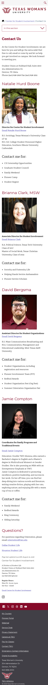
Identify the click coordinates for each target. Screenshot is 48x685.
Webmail (5, 623)
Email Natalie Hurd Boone (14, 130)
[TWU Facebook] (3, 606)
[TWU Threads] (17, 606)
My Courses (6, 614)
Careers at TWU (8, 637)
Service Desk (7, 628)
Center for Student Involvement (20, 21)
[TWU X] (8, 606)
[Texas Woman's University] (24, 10)
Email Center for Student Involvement (16, 590)
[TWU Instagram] (12, 606)
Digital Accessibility (9, 656)
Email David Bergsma (12, 336)
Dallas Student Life (11, 545)
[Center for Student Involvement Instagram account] (3, 597)
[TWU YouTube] (25, 607)
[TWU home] (3, 21)
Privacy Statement (9, 632)
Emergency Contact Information (15, 651)
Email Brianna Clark (11, 239)
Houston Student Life (12, 550)
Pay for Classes (8, 642)
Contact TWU (7, 646)
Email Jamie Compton (12, 451)
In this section (11, 28)
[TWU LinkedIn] (21, 606)
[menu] (3, 3)
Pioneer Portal (8, 618)
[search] (45, 3)
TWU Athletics (8, 681)
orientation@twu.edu (17, 540)
